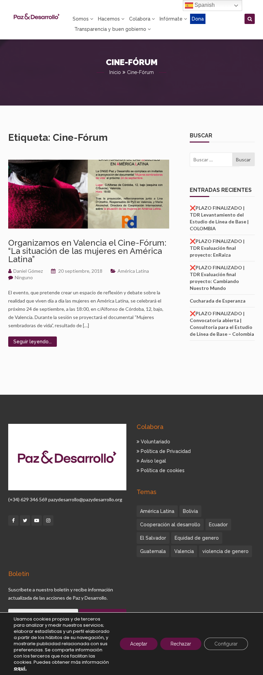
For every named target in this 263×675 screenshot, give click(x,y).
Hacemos (109, 19)
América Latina (133, 271)
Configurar (226, 644)
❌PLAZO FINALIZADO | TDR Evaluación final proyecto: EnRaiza (217, 248)
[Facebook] (13, 520)
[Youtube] (37, 520)
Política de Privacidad (165, 451)
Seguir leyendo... (32, 341)
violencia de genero (225, 551)
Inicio (115, 72)
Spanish (204, 5)
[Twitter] (25, 520)
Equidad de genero (197, 538)
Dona (198, 19)
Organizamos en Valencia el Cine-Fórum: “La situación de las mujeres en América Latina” (87, 251)
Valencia (184, 551)
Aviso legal (152, 461)
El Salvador (153, 538)
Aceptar (138, 644)
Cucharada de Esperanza (218, 301)
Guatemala (153, 551)
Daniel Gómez (28, 271)
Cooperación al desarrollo (170, 524)
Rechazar (181, 644)
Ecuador (218, 524)
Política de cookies (162, 470)
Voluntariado (154, 441)
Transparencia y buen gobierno (110, 29)
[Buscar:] (211, 159)
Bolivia (190, 511)
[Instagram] (48, 520)
